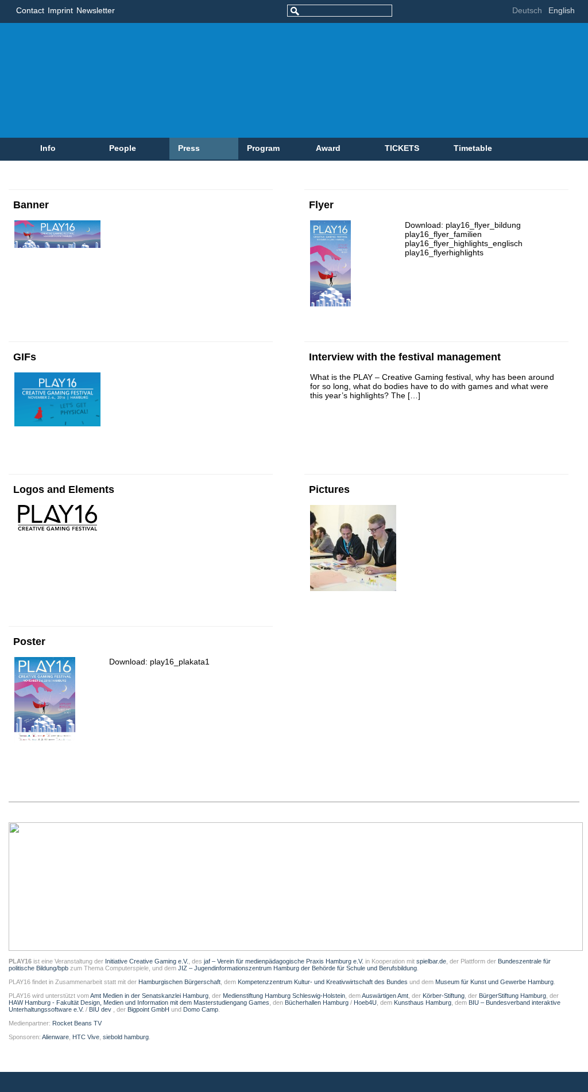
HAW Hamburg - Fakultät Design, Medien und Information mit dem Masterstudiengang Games (139, 1002)
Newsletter (95, 10)
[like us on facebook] (420, 12)
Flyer (321, 205)
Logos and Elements (63, 489)
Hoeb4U (365, 1002)
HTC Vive (85, 1036)
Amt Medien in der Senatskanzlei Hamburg (149, 995)
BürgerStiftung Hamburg (512, 995)
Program (263, 148)
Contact (30, 10)
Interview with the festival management (405, 357)
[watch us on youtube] (472, 12)
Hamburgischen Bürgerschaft (179, 981)
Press (189, 148)
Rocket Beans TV (77, 1023)
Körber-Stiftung (444, 995)
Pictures (329, 489)
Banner (31, 205)
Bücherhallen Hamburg (317, 1002)
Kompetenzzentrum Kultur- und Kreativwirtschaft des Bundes (323, 981)
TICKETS (402, 148)
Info (48, 148)
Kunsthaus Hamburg (422, 1002)
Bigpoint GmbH (148, 1009)
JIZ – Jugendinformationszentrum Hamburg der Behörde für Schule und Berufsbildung (297, 968)
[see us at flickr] (454, 12)
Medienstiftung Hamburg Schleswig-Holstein (284, 995)
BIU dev (101, 1009)
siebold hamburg (126, 1036)
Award (328, 148)
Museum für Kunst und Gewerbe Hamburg (494, 981)
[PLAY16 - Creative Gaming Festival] (244, 80)
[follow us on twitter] (437, 12)
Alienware (55, 1036)
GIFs (24, 357)
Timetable (473, 148)
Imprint (60, 10)
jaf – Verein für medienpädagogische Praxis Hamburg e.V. (282, 961)
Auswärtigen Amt (385, 995)
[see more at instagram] (489, 12)
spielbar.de (431, 961)
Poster (29, 641)
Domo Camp (200, 1009)
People (122, 148)
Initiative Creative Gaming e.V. (146, 961)
